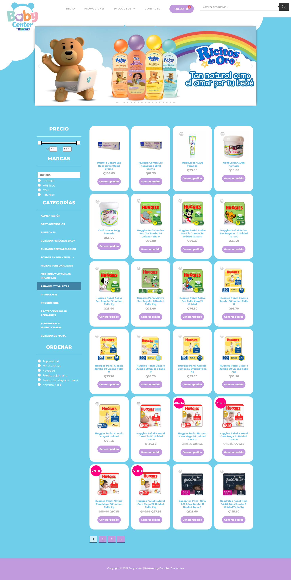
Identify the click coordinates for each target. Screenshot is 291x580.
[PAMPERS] (39, 194)
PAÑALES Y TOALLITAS (55, 286)
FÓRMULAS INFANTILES (55, 257)
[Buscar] (284, 7)
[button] (39, 66)
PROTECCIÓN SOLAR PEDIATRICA (54, 313)
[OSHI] (39, 189)
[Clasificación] (39, 365)
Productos (122, 8)
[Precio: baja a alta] (39, 375)
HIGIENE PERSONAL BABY (57, 265)
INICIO (70, 8)
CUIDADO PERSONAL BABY (58, 240)
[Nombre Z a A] (39, 384)
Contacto (153, 8)
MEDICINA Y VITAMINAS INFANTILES (56, 275)
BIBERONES (48, 232)
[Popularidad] (39, 361)
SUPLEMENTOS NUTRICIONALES (51, 325)
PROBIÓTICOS (50, 302)
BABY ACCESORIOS (53, 224)
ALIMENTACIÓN (50, 215)
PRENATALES (49, 294)
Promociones (94, 8)
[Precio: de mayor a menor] (39, 379)
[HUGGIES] (39, 180)
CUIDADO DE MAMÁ (53, 335)
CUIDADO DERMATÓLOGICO (58, 249)
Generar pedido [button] (109, 181)
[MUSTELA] (39, 185)
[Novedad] (39, 370)
